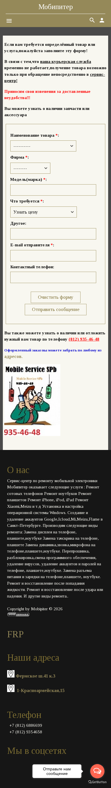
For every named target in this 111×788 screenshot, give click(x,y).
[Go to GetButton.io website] (97, 782)
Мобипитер (55, 7)
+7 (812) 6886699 (25, 725)
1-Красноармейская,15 (41, 690)
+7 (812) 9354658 (25, 732)
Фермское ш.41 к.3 (35, 676)
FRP (15, 634)
